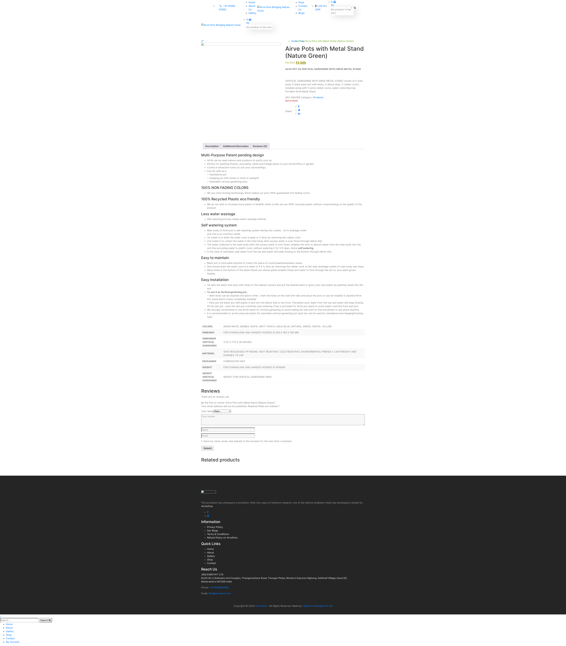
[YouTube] (208, 515)
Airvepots (318, 97)
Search (44, 620)
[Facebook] (298, 106)
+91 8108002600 (219, 587)
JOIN (317, 9)
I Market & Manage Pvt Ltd (317, 605)
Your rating (207, 411)
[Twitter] (299, 110)
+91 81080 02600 (227, 7)
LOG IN (321, 5)
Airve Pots (261, 605)
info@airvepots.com (220, 593)
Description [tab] (212, 146)
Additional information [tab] (236, 146)
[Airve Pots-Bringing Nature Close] (275, 8)
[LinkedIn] (299, 113)
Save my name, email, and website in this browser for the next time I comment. (248, 441)
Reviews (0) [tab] (260, 146)
